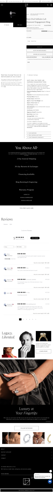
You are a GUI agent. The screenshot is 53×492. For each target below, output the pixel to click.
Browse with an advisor (39, 54)
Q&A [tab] (11, 224)
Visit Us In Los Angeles (39, 1)
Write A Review (35, 238)
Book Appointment (31, 57)
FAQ (5, 86)
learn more (43, 351)
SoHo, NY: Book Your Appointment (25, 1)
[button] (14, 438)
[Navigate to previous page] (17, 319)
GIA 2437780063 (47, 25)
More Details (28, 30)
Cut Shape (28, 37)
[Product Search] (48, 5)
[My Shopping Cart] (51, 5)
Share (28, 62)
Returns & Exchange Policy (45, 59)
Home (27, 14)
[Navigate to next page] (36, 319)
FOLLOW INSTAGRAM (26, 428)
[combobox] (9, 247)
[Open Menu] (1, 5)
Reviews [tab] (6, 224)
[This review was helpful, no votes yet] (45, 263)
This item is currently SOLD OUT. (26, 490)
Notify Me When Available (39, 50)
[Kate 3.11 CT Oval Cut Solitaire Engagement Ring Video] (13, 14)
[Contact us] (44, 5)
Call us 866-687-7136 (47, 57)
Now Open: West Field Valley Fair (8, 1)
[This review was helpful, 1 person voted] (45, 299)
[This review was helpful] (45, 287)
